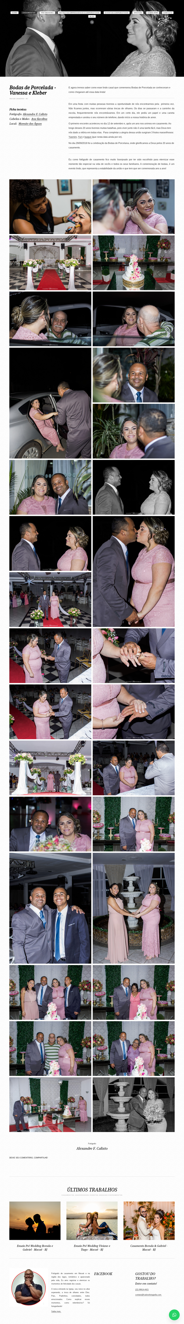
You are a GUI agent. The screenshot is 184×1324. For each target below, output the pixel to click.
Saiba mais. (56, 1311)
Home (14, 13)
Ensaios (138, 13)
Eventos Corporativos (116, 13)
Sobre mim (153, 13)
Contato (167, 13)
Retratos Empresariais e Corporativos (79, 13)
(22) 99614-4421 (142, 1289)
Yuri (80, 137)
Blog (92, 16)
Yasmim (73, 137)
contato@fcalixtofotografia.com (148, 1295)
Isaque (88, 137)
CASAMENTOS (29, 13)
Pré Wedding (47, 13)
